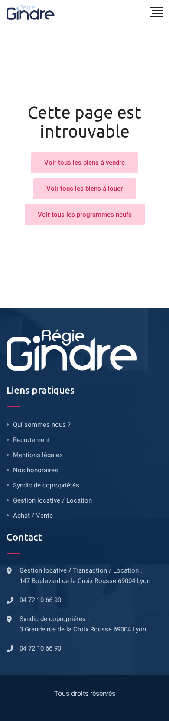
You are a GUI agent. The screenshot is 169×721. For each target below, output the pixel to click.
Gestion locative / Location (52, 500)
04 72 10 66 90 (40, 600)
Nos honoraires (35, 470)
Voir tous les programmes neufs (85, 214)
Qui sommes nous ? (42, 425)
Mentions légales (38, 455)
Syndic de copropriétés (46, 485)
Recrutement (31, 440)
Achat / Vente (33, 515)
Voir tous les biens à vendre (84, 163)
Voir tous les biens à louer (84, 188)
